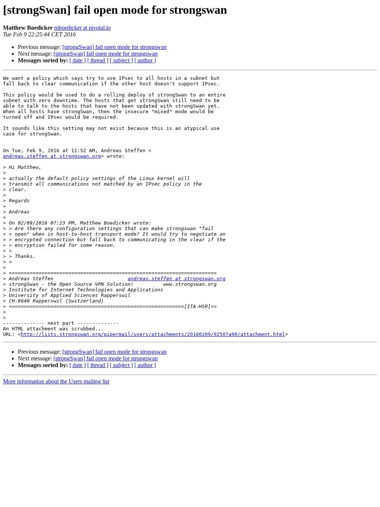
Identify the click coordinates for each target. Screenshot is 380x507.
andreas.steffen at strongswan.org (52, 156)
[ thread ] (97, 60)
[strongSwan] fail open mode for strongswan (114, 47)
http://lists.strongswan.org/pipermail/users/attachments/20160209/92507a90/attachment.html (153, 334)
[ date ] (77, 60)
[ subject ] (121, 60)
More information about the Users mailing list (56, 381)
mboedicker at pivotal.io (82, 27)
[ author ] (145, 60)
